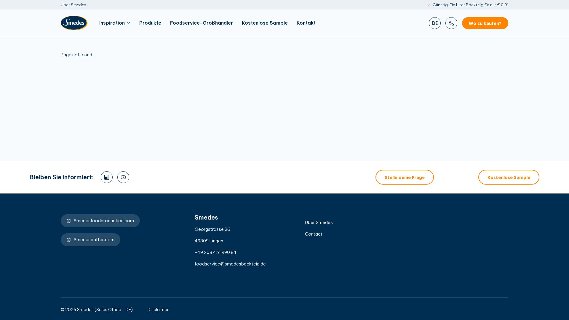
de (435, 23)
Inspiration (112, 23)
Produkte (150, 23)
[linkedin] (107, 177)
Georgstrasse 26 (212, 229)
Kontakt (306, 23)
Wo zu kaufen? (485, 23)
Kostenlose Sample (265, 23)
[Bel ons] (451, 23)
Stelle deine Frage (405, 177)
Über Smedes (73, 4)
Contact (313, 234)
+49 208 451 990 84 (215, 252)
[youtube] (123, 177)
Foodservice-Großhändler (201, 23)
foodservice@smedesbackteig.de (230, 264)
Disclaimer (158, 309)
